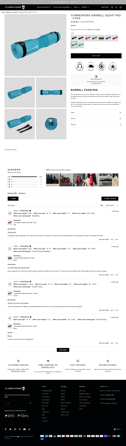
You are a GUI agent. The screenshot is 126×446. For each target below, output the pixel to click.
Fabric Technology (65, 403)
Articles (63, 397)
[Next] (83, 2)
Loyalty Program (65, 412)
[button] (82, 22)
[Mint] (81, 45)
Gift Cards (45, 421)
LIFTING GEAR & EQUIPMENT (61, 7)
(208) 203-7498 (15, 371)
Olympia (63, 409)
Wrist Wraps (45, 403)
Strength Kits (45, 412)
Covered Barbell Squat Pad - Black (24, 259)
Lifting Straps (45, 399)
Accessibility (82, 406)
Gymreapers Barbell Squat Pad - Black (25, 327)
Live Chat (22, 371)
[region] (82, 179)
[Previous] (42, 2)
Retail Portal (64, 406)
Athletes (63, 399)
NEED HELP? (105, 7)
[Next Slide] (116, 179)
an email (107, 403)
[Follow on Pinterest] (20, 429)
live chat (114, 403)
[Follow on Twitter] (10, 429)
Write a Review (111, 199)
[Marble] (81, 38)
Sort (101, 205)
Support (15, 12)
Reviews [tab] (12, 193)
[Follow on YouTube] (24, 429)
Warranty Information (84, 403)
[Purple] (108, 38)
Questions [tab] (22, 193)
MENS (76, 7)
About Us (63, 390)
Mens (43, 415)
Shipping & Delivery (84, 393)
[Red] (115, 38)
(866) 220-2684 (111, 399)
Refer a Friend (64, 415)
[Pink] (87, 38)
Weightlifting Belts (47, 390)
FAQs (80, 409)
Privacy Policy (83, 399)
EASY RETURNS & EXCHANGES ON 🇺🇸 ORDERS (63, 2)
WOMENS (84, 7)
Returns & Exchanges (85, 397)
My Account (82, 390)
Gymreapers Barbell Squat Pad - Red (25, 223)
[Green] (94, 38)
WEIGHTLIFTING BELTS (44, 7)
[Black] (74, 38)
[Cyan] (74, 45)
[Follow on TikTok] (29, 429)
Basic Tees (45, 406)
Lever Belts (45, 393)
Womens (44, 418)
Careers (63, 393)
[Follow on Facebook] (5, 429)
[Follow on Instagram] (15, 429)
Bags (43, 409)
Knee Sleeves (46, 397)
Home (3, 12)
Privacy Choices (23, 436)
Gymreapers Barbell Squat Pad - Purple (25, 294)
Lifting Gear (9, 12)
